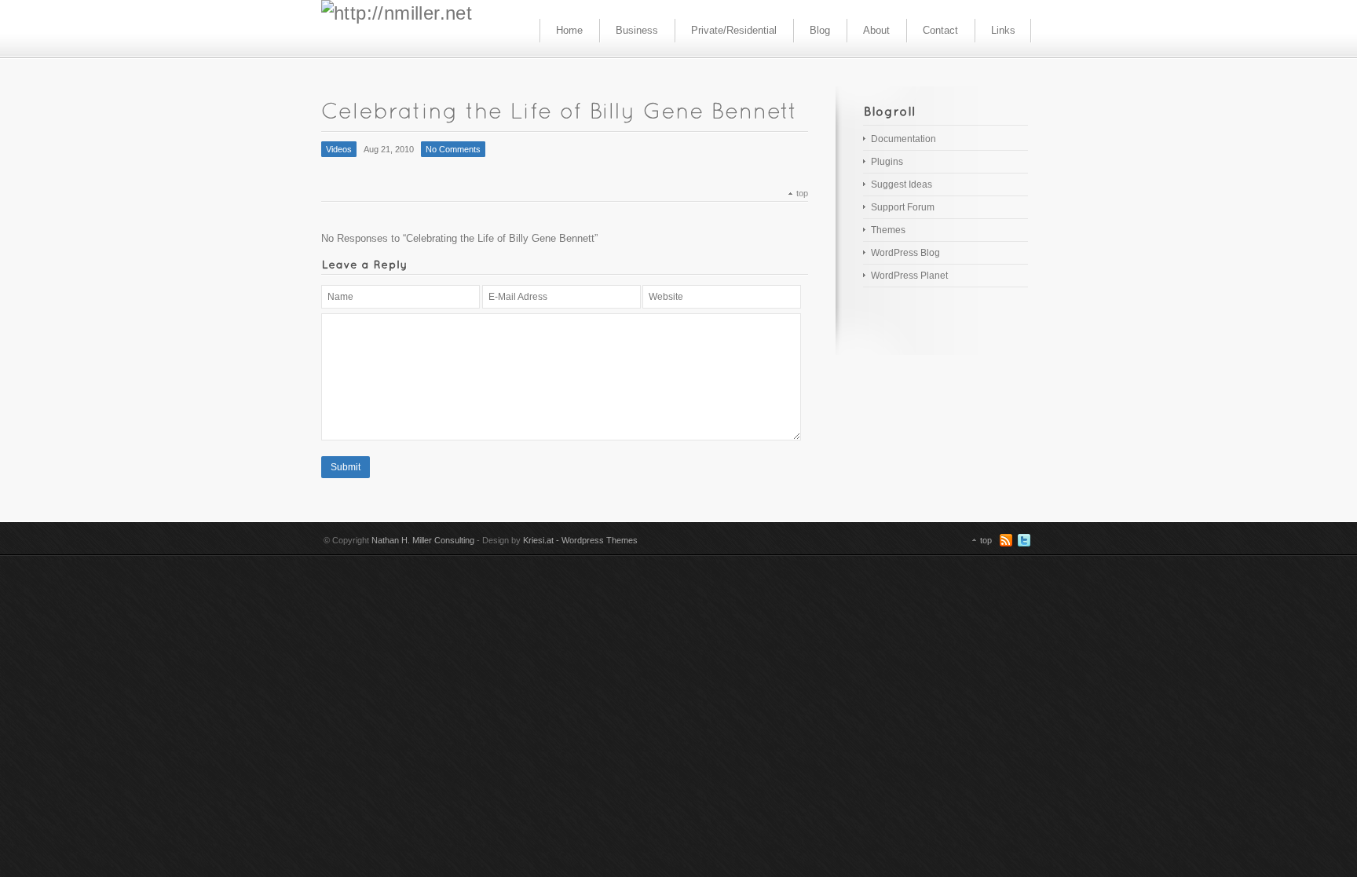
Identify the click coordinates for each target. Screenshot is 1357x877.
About (876, 30)
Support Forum (903, 207)
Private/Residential (734, 30)
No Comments (453, 149)
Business (637, 30)
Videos (339, 149)
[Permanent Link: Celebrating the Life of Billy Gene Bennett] (563, 109)
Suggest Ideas (901, 184)
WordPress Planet (909, 275)
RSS (1006, 540)
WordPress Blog (905, 252)
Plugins (887, 161)
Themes (888, 230)
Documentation (903, 138)
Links (1003, 30)
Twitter (1024, 540)
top (802, 193)
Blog (820, 30)
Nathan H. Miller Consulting (422, 540)
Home (569, 30)
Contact (940, 30)
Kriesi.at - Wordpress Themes (580, 540)
